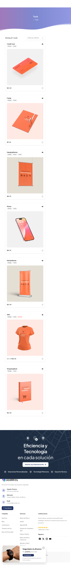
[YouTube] (5, 3)
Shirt (8, 314)
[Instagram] (8, 3)
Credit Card (11, 44)
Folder (9, 98)
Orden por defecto (33, 38)
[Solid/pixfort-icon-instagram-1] (46, 539)
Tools (36, 20)
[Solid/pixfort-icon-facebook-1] (40, 539)
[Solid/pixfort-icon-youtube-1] (50, 539)
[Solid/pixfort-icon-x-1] (43, 539)
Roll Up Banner (11, 260)
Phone (9, 206)
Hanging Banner (12, 152)
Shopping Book (12, 369)
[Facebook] (2, 3)
